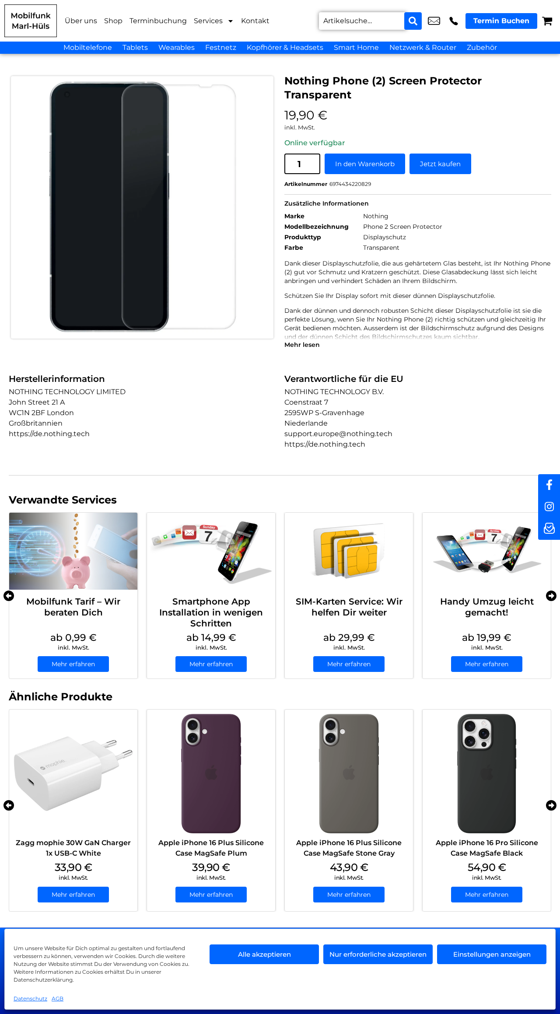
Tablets (135, 47)
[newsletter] (549, 529)
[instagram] (549, 507)
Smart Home (356, 47)
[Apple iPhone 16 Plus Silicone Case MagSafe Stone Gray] (349, 773)
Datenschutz (30, 998)
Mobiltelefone (87, 47)
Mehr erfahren (73, 664)
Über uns (81, 21)
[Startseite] (30, 20)
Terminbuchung (158, 21)
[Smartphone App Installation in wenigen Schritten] (211, 551)
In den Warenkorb (365, 164)
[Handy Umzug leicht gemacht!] (487, 551)
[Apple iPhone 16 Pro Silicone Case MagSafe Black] (486, 773)
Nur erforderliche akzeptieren (378, 954)
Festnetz (220, 47)
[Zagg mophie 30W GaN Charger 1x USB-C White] (73, 773)
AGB (57, 998)
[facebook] (549, 485)
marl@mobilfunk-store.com (434, 21)
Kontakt (255, 21)
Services (208, 21)
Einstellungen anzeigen (492, 954)
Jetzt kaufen (440, 164)
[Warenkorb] (547, 20)
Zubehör (482, 47)
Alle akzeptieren (264, 954)
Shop (113, 21)
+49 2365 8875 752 (453, 21)
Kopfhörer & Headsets (285, 47)
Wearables (176, 47)
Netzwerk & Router (422, 47)
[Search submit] (413, 21)
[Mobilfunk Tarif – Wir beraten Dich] (73, 551)
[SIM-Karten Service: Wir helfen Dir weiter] (349, 551)
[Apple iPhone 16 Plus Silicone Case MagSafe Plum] (211, 773)
